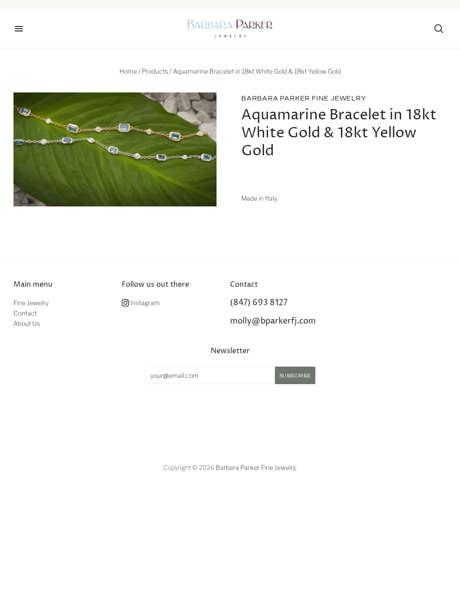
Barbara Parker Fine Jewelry (303, 98)
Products (155, 71)
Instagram (144, 302)
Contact (25, 313)
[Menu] (18, 29)
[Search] (439, 28)
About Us (26, 323)
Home (128, 71)
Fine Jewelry (31, 302)
